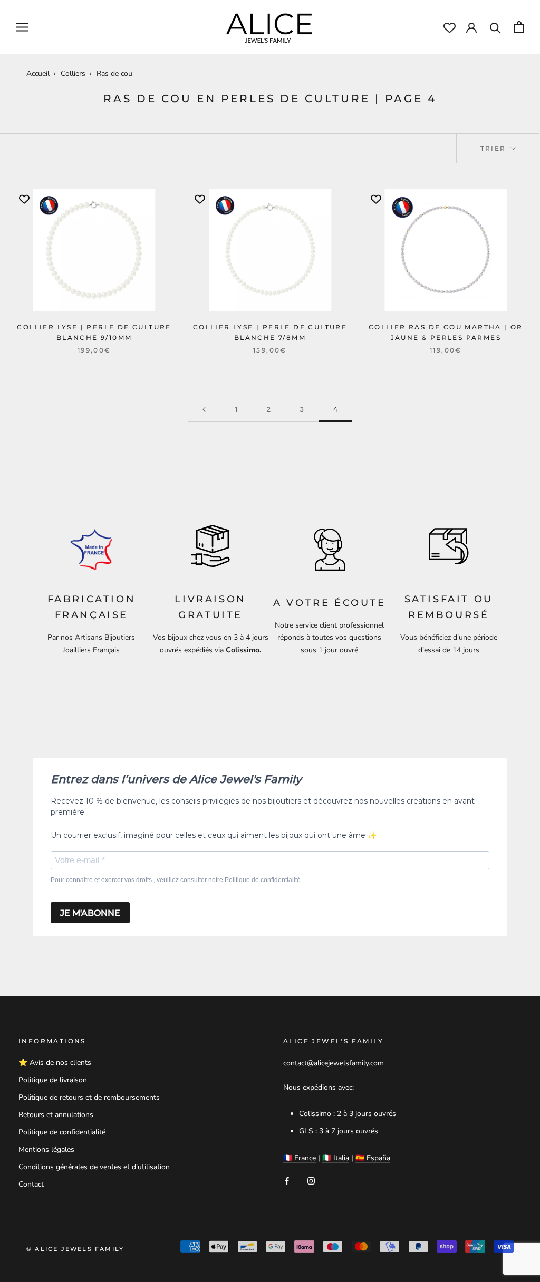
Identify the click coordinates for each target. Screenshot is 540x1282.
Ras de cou (114, 73)
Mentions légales (46, 1149)
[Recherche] (495, 27)
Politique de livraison (52, 1080)
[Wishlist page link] (449, 28)
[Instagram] (311, 1181)
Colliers (73, 73)
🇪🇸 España (372, 1158)
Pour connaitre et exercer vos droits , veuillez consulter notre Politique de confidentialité (176, 880)
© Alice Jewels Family (75, 1248)
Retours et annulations (55, 1115)
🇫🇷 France (299, 1158)
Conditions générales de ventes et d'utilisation (94, 1167)
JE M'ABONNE (90, 913)
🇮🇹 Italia (335, 1158)
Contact (31, 1184)
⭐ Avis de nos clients (54, 1063)
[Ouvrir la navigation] (22, 27)
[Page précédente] (204, 410)
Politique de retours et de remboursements (89, 1097)
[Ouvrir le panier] (519, 27)
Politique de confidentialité (61, 1132)
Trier (494, 148)
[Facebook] (287, 1181)
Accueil (38, 73)
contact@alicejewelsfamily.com (333, 1063)
